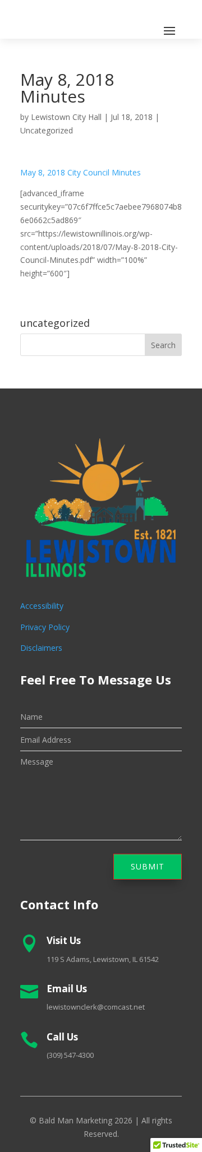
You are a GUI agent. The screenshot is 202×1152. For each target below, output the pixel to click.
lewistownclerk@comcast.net (96, 1007)
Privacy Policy (45, 627)
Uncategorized (46, 130)
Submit (147, 866)
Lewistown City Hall (66, 117)
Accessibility (41, 605)
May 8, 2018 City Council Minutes (80, 172)
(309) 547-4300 (70, 1055)
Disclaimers (41, 647)
